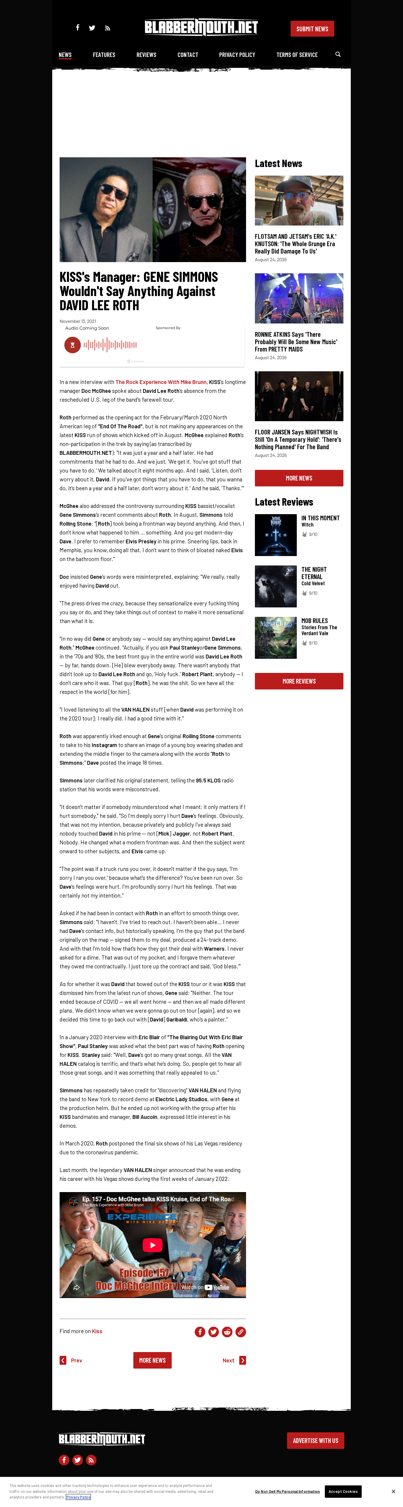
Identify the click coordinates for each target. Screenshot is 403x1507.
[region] (201, 1492)
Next (229, 1360)
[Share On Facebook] (200, 1332)
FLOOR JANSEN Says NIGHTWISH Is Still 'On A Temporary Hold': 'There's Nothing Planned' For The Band (298, 439)
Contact (188, 54)
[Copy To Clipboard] (240, 1332)
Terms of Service (297, 54)
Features (104, 54)
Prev (76, 1360)
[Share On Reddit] (227, 1332)
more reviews (299, 681)
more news (299, 478)
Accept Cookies (343, 1491)
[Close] (393, 1491)
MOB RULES (315, 620)
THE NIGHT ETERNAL (314, 573)
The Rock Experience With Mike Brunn (161, 381)
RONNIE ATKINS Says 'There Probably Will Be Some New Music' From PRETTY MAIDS (296, 341)
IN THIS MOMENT (321, 518)
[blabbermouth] (201, 34)
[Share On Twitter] (213, 1332)
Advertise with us (315, 1440)
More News (152, 1360)
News (65, 54)
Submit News (312, 28)
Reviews (146, 54)
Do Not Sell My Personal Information (287, 1491)
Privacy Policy (237, 54)
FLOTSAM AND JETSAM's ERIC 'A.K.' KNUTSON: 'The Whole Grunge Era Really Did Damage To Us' (295, 243)
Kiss (97, 1331)
